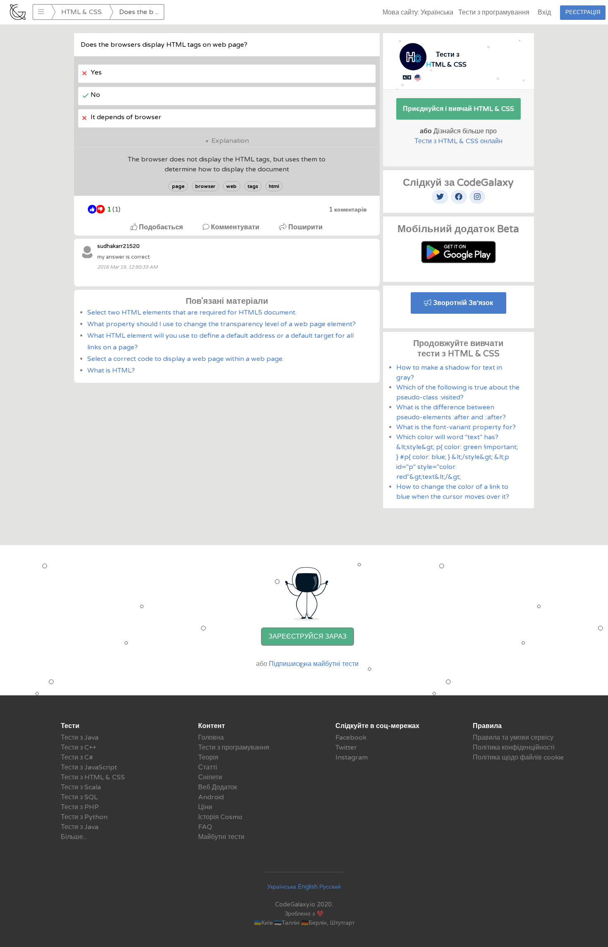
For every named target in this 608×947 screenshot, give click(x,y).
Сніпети (210, 777)
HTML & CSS (81, 12)
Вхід (544, 12)
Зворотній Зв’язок (462, 303)
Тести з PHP (80, 807)
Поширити (305, 227)
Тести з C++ (78, 747)
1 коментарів (348, 209)
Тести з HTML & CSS (93, 777)
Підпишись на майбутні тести (314, 664)
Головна (211, 737)
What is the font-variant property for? (456, 427)
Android (211, 797)
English (308, 886)
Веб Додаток (217, 787)
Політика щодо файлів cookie (518, 757)
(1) (113, 209)
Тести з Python (84, 817)
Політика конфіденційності (514, 747)
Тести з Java (79, 737)
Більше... (74, 837)
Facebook (350, 737)
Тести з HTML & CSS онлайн (458, 141)
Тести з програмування (493, 12)
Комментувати (235, 227)
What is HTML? (111, 370)
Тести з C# (77, 757)
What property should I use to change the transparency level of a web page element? (221, 324)
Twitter (346, 747)
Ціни (205, 807)
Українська (281, 886)
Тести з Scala (81, 787)
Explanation (230, 141)
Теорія (208, 757)
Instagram (351, 757)
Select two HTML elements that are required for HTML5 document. (192, 312)
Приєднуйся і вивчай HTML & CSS (458, 109)
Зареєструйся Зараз (307, 636)
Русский (330, 886)
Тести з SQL (79, 797)
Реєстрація (582, 12)
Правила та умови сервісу (513, 737)
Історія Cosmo (220, 817)
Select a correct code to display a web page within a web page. (185, 359)
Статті (207, 767)
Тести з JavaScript (89, 767)
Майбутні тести (221, 837)
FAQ (205, 827)
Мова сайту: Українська (418, 12)
